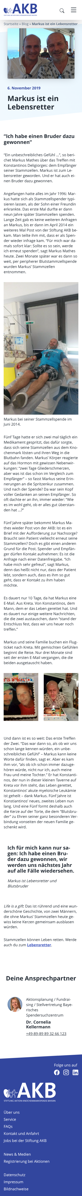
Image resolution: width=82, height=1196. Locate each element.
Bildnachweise (16, 1188)
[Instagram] (66, 1072)
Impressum (13, 1181)
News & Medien (17, 1154)
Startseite (11, 24)
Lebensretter (39, 945)
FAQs (8, 1126)
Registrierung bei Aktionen (26, 1161)
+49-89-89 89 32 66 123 (46, 1033)
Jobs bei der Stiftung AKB (25, 1140)
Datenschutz (14, 1174)
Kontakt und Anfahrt (21, 1133)
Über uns (12, 1112)
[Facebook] (57, 1072)
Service (10, 1119)
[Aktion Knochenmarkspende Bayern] (20, 10)
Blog (25, 24)
